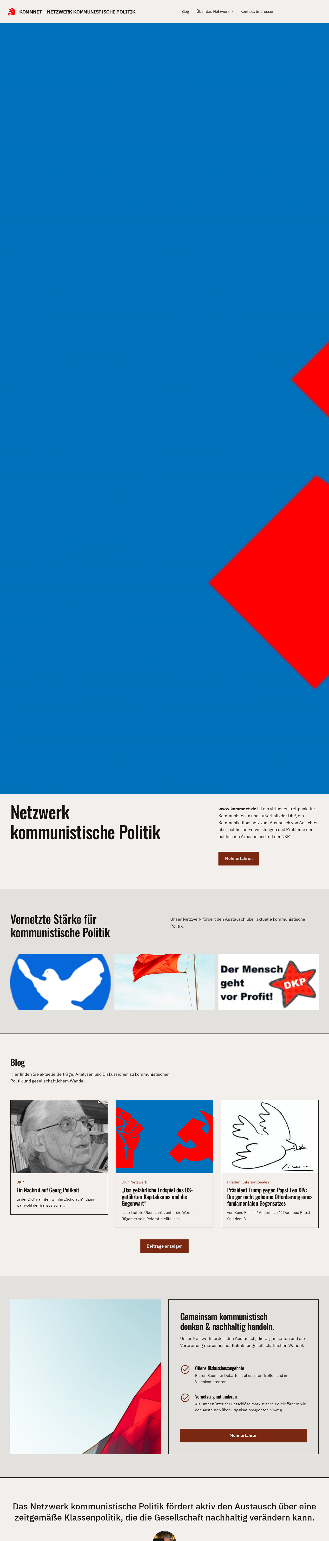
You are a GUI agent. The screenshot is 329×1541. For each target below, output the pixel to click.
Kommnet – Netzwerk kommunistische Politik (77, 11)
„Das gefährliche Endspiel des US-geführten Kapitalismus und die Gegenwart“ (157, 1197)
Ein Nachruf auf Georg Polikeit (47, 1190)
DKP (20, 1182)
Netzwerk (139, 1182)
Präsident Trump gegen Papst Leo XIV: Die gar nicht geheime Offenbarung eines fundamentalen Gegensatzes (270, 1197)
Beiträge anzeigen (165, 1246)
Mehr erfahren (239, 858)
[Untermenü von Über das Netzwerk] (231, 11)
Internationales (255, 1182)
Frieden (233, 1182)
